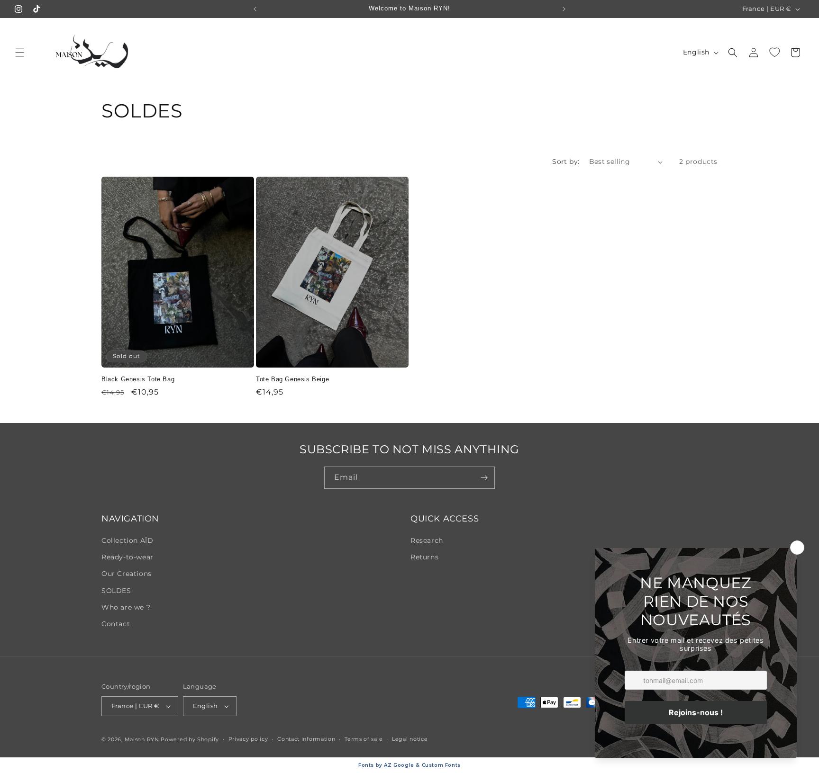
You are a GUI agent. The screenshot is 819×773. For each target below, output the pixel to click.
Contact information (306, 739)
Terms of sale (363, 739)
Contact (115, 624)
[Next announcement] (564, 9)
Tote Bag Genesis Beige (292, 379)
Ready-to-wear (127, 557)
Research (426, 540)
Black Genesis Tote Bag (137, 379)
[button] (19, 52)
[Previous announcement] (255, 9)
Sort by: (565, 161)
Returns (424, 557)
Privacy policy (248, 739)
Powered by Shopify (190, 739)
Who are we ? (125, 607)
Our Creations (126, 573)
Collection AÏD (127, 540)
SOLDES (116, 590)
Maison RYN (142, 739)
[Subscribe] (483, 478)
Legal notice (410, 739)
